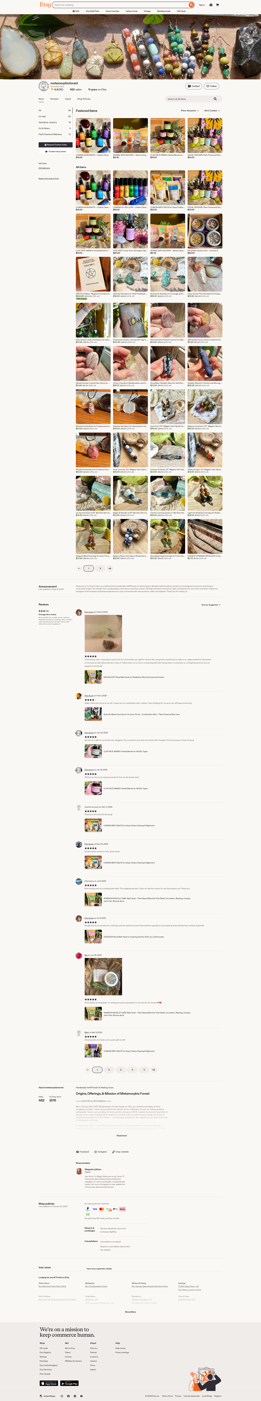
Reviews (54, 99)
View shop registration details (99, 1269)
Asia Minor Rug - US (186, 1299)
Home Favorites (112, 11)
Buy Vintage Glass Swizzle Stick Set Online (150, 1286)
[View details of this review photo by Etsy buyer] (103, 633)
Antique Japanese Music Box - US (99, 1303)
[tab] (55, 110)
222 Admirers (44, 168)
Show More (130, 1312)
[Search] (191, 5)
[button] (193, 86)
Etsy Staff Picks (92, 11)
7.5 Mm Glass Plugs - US (188, 1286)
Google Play (69, 1383)
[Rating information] (52, 89)
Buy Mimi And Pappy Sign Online (52, 1286)
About (68, 99)
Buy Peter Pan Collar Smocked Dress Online (57, 1299)
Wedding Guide (163, 11)
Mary (87, 1032)
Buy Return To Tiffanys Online (144, 1303)
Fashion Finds (131, 11)
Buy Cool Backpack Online (96, 1286)
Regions (217, 1396)
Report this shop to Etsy (49, 178)
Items (41, 99)
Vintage (147, 11)
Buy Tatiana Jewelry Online (189, 1290)
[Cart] (217, 5)
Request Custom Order (57, 145)
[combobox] (120, 5)
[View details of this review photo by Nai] (103, 976)
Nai (86, 955)
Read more (122, 1135)
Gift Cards (181, 11)
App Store (49, 1383)
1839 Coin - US (91, 1299)
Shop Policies (83, 99)
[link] (79, 568)
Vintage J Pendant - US (141, 1299)
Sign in (202, 5)
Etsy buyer (89, 612)
